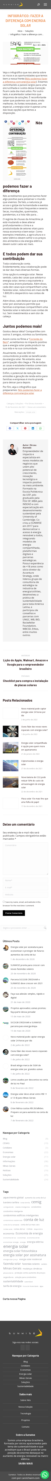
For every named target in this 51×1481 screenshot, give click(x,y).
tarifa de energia (12, 1286)
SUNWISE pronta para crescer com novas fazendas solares (28, 967)
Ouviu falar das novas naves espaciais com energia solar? (34, 728)
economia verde (33, 1238)
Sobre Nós (25, 1400)
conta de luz (34, 1219)
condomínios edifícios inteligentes (21, 1215)
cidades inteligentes (22, 1207)
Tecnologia (25, 1413)
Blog (25, 1361)
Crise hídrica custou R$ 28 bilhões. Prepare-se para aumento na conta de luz (29, 1112)
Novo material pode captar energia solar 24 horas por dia (33, 712)
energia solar (30, 412)
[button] (45, 1475)
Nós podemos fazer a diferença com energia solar (25, 80)
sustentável (29, 1282)
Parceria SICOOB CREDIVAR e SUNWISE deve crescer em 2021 (27, 981)
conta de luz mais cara (30, 1224)
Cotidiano (25, 1365)
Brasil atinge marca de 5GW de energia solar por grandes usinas (27, 1067)
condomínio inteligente (13, 1211)
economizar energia (11, 1242)
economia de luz (9, 1238)
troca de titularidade (30, 1286)
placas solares (8, 1273)
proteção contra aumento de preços (30, 1273)
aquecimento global (13, 1197)
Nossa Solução (25, 1406)
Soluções (19, 403)
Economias (25, 1369)
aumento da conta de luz (35, 1197)
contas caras (7, 1229)
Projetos (25, 1420)
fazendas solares (31, 1263)
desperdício (38, 1229)
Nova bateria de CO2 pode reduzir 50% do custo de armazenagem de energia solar (33, 782)
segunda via (8, 1277)
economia (8, 1233)
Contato (25, 1426)
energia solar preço (10, 1259)
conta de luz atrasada (11, 1225)
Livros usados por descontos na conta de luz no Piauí (29, 1081)
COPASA (29, 1229)
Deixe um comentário (37, 407)
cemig (36, 1202)
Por (33, 403)
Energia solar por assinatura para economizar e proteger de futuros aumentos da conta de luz (27, 951)
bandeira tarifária (11, 1202)
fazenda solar (12, 1264)
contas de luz (19, 1229)
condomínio (36, 1207)
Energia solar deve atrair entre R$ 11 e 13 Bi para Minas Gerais (29, 1096)
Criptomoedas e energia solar (32, 763)
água (41, 1286)
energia (23, 1242)
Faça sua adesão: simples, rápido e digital (27, 995)
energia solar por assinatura (24, 1255)
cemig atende (8, 1207)
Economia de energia (29, 1233)
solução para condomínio (25, 1277)
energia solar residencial (30, 1259)
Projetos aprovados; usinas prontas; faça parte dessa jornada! (28, 1010)
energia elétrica (35, 1241)
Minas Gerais (12, 1268)
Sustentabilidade (25, 1386)
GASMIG (44, 1264)
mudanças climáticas (32, 1268)
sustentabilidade (13, 1281)
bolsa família (25, 1203)
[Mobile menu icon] (45, 4)
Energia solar (25, 1373)
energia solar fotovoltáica (20, 1251)
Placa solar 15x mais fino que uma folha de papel (34, 800)
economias (21, 1238)
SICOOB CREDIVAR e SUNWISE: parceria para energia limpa (26, 1024)
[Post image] (10, 713)
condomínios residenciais (12, 1220)
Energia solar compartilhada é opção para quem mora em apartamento (34, 746)
